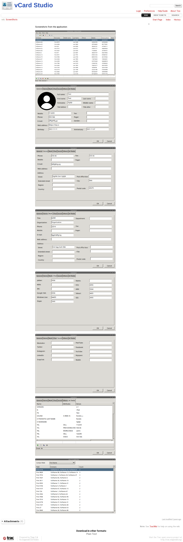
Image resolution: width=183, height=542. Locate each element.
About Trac (175, 11)
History (177, 20)
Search (175, 15)
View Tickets (160, 15)
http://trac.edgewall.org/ (171, 540)
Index (168, 20)
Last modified (167, 519)
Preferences (149, 11)
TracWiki (153, 526)
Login (138, 11)
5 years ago (177, 519)
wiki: (3, 19)
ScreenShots (11, 19)
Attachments (13, 521)
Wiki (146, 15)
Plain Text (91, 534)
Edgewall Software (30, 540)
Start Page (157, 20)
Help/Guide (163, 11)
